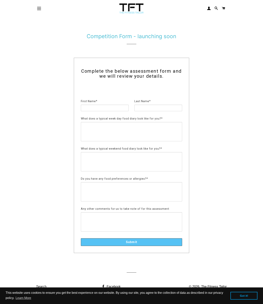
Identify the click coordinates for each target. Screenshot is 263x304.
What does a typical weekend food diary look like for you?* (121, 148)
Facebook (113, 286)
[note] (131, 90)
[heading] (131, 74)
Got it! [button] (244, 295)
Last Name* (142, 101)
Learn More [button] (23, 298)
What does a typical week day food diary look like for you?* (122, 118)
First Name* (89, 101)
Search (41, 286)
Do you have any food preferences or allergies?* (114, 178)
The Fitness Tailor (214, 286)
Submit (131, 242)
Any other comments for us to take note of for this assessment (125, 208)
